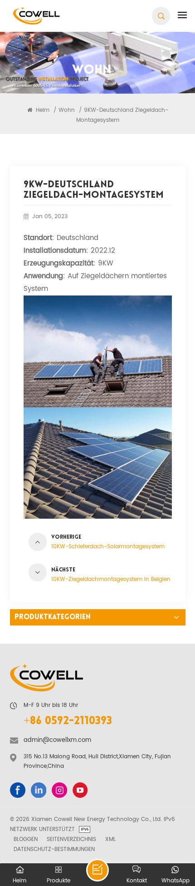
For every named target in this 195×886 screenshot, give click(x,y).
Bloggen (26, 839)
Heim (41, 110)
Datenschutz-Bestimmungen (54, 849)
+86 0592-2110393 (68, 721)
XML (110, 839)
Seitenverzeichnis (71, 839)
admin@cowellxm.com (57, 740)
